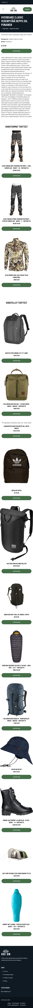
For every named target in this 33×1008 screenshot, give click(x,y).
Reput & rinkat (14, 28)
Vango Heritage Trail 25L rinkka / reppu (16, 614)
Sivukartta (23, 1005)
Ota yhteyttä (15, 1003)
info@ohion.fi (5, 2)
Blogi (5, 981)
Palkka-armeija (8, 978)
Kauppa (27, 9)
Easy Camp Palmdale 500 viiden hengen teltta (16, 873)
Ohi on (6, 971)
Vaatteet (5, 28)
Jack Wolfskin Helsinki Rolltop (16, 563)
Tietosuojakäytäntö (13, 1005)
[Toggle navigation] (3, 9)
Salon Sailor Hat (16, 769)
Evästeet (22, 1003)
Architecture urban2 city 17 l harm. (16, 353)
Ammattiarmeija (8, 974)
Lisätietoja (16, 51)
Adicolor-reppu (16, 490)
